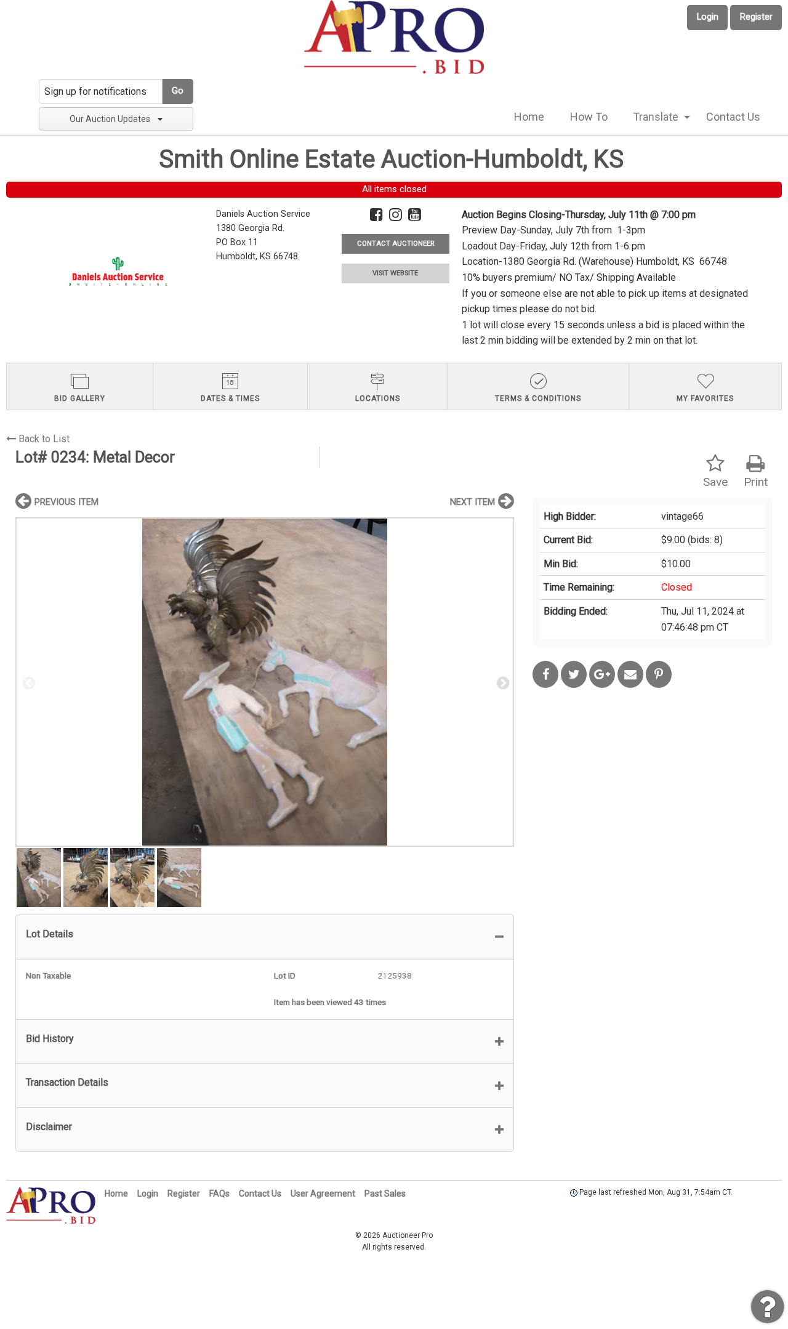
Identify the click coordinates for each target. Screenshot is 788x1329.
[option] (264, 682)
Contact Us (733, 116)
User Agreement (323, 1193)
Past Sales (385, 1193)
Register (756, 17)
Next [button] (502, 682)
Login (707, 17)
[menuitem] (529, 117)
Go (177, 91)
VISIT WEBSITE (395, 273)
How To (589, 116)
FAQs (219, 1193)
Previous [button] (28, 682)
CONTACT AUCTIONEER (395, 244)
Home (529, 116)
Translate (655, 116)
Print (756, 482)
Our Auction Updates (110, 119)
